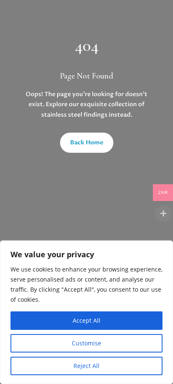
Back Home (86, 142)
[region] (86, 312)
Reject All (86, 366)
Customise (86, 343)
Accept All (86, 320)
